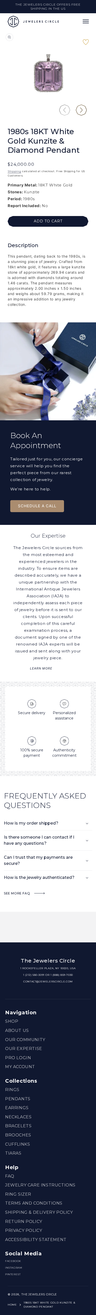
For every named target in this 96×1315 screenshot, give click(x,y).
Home (12, 1304)
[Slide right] (81, 110)
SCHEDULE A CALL (37, 505)
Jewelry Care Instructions (40, 1185)
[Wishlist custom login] (86, 44)
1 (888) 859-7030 (61, 975)
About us (17, 1030)
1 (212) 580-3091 (34, 975)
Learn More (41, 668)
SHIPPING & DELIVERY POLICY (39, 1212)
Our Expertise (23, 1048)
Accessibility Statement (36, 1239)
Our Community (25, 1039)
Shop (11, 1021)
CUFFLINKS (17, 1144)
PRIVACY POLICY (23, 1230)
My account (20, 1066)
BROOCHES (18, 1135)
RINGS (12, 1089)
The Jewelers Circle (39, 1294)
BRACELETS (18, 1125)
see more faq (17, 893)
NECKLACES (18, 1117)
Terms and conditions (33, 1203)
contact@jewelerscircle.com (48, 981)
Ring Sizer (18, 1194)
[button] (85, 21)
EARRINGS (17, 1107)
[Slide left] (64, 110)
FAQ (9, 1176)
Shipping (14, 171)
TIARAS (13, 1153)
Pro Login (18, 1057)
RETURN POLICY (23, 1221)
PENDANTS (17, 1098)
